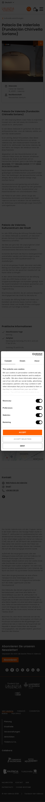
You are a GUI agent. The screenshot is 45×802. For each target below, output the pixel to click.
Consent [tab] (8, 361)
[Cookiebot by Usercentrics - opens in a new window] (32, 354)
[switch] (39, 408)
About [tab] (36, 361)
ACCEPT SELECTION (22, 439)
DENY (22, 446)
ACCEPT (22, 432)
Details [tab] (22, 361)
